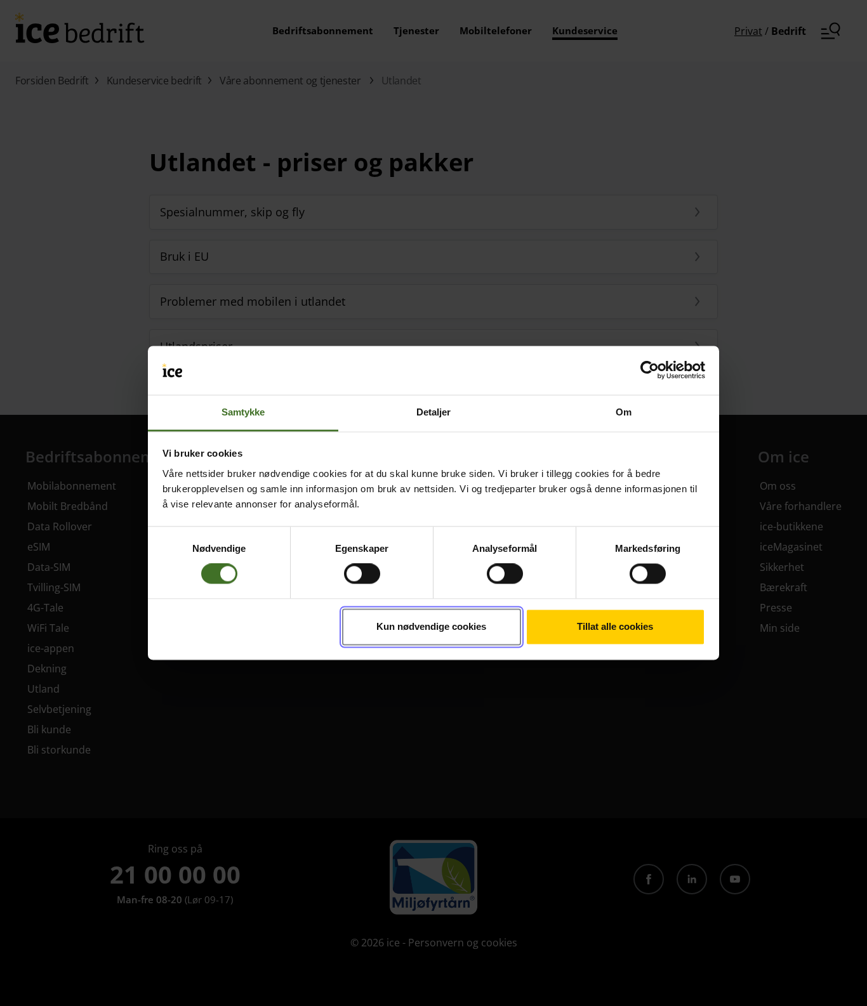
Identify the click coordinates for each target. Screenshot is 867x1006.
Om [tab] (624, 412)
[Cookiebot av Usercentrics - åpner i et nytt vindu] (649, 370)
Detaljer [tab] (433, 412)
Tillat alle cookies (615, 626)
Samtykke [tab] (243, 412)
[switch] (362, 574)
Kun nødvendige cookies (431, 626)
